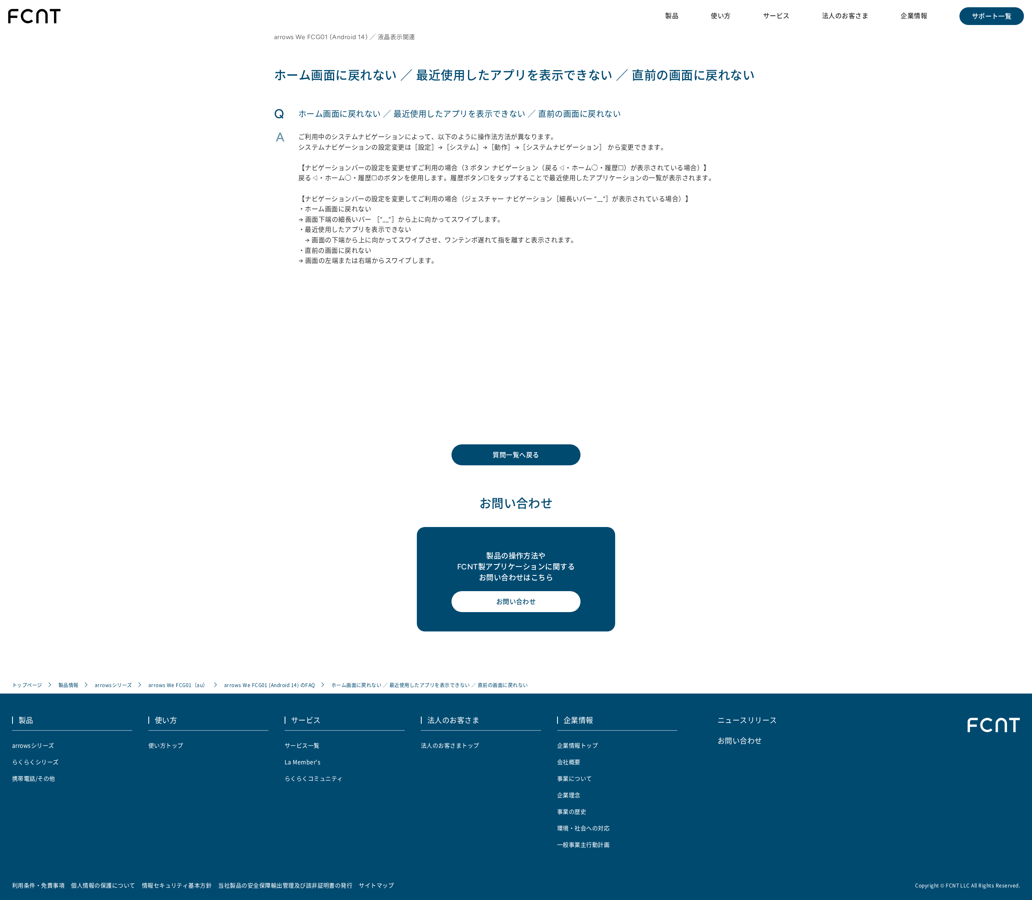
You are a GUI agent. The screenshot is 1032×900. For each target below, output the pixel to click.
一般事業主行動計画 (583, 844)
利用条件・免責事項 (38, 885)
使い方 (720, 16)
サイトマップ (376, 885)
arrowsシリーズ (113, 684)
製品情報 (68, 684)
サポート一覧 (992, 16)
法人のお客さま (845, 16)
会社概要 (568, 762)
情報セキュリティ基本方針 (177, 885)
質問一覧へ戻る (516, 455)
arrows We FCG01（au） (178, 684)
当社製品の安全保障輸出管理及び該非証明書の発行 (285, 885)
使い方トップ (165, 745)
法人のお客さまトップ (450, 745)
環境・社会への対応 (583, 828)
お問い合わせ (516, 602)
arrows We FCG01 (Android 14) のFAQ (269, 684)
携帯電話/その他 (33, 778)
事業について (574, 778)
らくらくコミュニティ (314, 778)
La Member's (302, 762)
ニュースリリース (747, 720)
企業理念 (568, 795)
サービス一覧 (302, 745)
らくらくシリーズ (35, 762)
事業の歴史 (571, 811)
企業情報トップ (577, 745)
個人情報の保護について (103, 885)
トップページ (27, 684)
